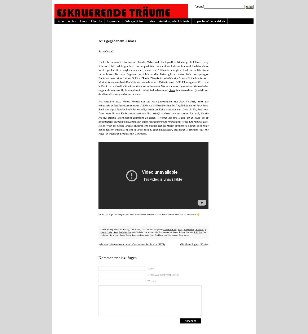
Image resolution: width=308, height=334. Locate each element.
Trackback (159, 235)
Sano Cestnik (106, 51)
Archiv (72, 21)
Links (83, 21)
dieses (172, 90)
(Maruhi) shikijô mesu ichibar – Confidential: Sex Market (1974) (132, 244)
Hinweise (199, 229)
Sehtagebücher (134, 21)
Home (60, 21)
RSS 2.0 (198, 232)
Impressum (113, 21)
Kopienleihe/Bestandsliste (209, 21)
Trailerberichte (125, 232)
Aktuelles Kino (169, 229)
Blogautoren (189, 229)
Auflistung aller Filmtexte (174, 21)
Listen (151, 21)
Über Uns (96, 21)
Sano (116, 232)
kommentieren (138, 235)
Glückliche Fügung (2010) (193, 244)
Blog (180, 229)
